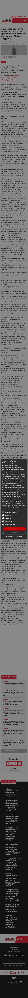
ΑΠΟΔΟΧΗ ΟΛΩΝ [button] (14, 528)
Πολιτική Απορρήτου (12, 508)
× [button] (24, 460)
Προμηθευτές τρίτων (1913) (9, 485)
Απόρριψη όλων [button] (14, 533)
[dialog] (14, 499)
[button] (14, 536)
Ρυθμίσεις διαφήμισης (18, 503)
